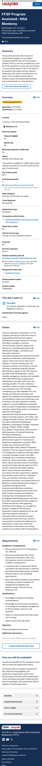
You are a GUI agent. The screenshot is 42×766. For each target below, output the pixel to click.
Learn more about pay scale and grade (18, 185)
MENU (37, 4)
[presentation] (21, 126)
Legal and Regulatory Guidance (14, 755)
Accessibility (7, 762)
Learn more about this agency (16, 86)
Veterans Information (10, 752)
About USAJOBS (8, 759)
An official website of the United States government (20, 1)
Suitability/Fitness (12, 273)
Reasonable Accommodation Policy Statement (19, 749)
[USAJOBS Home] (11, 4)
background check (22, 261)
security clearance (19, 263)
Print (6, 42)
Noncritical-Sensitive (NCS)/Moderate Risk (19, 258)
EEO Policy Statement (10, 745)
